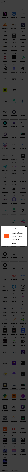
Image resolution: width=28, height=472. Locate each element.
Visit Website (14, 243)
